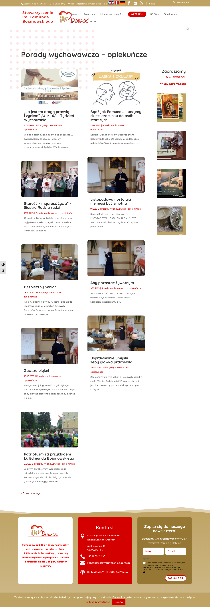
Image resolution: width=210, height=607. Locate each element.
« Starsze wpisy (30, 493)
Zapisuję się (176, 578)
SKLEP (93, 21)
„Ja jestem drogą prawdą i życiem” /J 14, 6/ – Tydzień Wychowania (49, 115)
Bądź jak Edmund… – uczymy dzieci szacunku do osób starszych (115, 115)
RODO (153, 14)
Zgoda (119, 602)
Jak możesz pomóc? (110, 14)
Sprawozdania (78, 21)
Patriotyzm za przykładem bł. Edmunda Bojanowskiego (49, 456)
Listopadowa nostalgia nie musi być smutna (110, 201)
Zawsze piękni (36, 370)
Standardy (169, 14)
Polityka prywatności (98, 602)
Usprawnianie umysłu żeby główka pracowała (111, 360)
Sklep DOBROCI (175, 77)
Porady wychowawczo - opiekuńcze (55, 213)
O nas (74, 14)
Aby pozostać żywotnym (112, 282)
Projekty (88, 14)
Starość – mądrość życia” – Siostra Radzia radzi (47, 205)
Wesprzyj (137, 14)
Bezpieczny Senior (40, 287)
